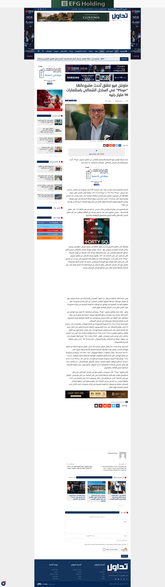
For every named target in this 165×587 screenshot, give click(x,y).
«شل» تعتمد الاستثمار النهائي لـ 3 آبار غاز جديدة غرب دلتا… (47, 149)
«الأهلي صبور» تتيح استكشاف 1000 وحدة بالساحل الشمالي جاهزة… (46, 130)
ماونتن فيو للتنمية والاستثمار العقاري (117, 402)
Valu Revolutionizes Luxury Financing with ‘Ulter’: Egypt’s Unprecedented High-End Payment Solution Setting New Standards (114, 468)
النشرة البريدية (102, 9)
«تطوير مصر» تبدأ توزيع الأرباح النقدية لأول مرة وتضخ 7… (46, 121)
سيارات (91, 51)
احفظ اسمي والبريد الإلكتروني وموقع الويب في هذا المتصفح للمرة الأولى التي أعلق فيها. (105, 544)
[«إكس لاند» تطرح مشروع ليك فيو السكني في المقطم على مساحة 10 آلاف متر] (58, 178)
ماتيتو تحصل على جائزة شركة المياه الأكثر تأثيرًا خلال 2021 (46, 195)
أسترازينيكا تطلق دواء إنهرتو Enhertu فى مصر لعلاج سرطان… (46, 168)
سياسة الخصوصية (89, 9)
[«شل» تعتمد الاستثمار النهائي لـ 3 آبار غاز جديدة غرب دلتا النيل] (58, 149)
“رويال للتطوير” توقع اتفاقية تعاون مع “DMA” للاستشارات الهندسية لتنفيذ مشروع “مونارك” (80, 467)
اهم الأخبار (71, 100)
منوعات (56, 51)
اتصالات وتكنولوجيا (80, 51)
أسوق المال (109, 51)
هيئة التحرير (74, 9)
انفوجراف (49, 51)
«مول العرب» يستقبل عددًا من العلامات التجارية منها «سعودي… (45, 187)
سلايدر (67, 100)
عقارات (102, 51)
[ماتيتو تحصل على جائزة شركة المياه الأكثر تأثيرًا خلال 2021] (58, 196)
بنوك (96, 51)
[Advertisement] (82, 34)
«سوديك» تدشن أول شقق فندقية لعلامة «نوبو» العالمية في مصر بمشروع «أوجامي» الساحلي (56, 58)
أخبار (116, 51)
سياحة (71, 51)
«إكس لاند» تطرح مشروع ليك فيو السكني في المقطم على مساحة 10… (46, 177)
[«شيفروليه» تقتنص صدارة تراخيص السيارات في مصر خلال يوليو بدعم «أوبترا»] (58, 140)
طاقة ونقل (63, 51)
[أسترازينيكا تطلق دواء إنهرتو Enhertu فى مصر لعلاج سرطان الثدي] (58, 168)
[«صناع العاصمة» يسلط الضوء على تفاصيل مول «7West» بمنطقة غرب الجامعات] (76, 487)
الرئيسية (122, 51)
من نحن (96, 9)
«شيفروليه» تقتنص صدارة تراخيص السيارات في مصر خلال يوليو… (47, 139)
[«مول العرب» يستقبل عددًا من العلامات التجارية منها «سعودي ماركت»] (58, 187)
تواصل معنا (81, 9)
